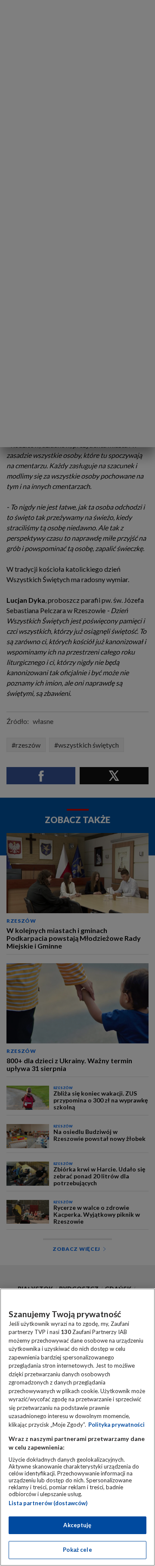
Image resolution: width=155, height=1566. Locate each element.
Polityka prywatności (116, 1424)
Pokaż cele (77, 1549)
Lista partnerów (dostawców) (48, 1503)
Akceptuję (77, 1525)
